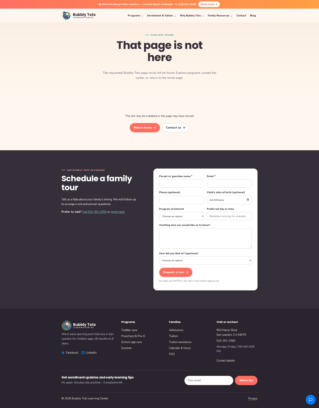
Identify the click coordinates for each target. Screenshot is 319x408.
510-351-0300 (187, 4)
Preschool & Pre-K (133, 336)
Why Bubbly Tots (192, 15)
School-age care (131, 342)
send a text (117, 212)
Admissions (176, 330)
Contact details (225, 361)
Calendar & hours (180, 348)
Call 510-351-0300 (94, 212)
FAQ (172, 354)
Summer (126, 348)
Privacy (253, 398)
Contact (241, 15)
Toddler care (129, 330)
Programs (135, 15)
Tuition (173, 336)
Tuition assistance (180, 342)
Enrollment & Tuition (161, 15)
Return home (145, 128)
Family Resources (220, 15)
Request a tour (175, 272)
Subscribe (246, 380)
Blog (253, 15)
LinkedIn (91, 353)
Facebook (72, 353)
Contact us (175, 128)
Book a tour (209, 4)
